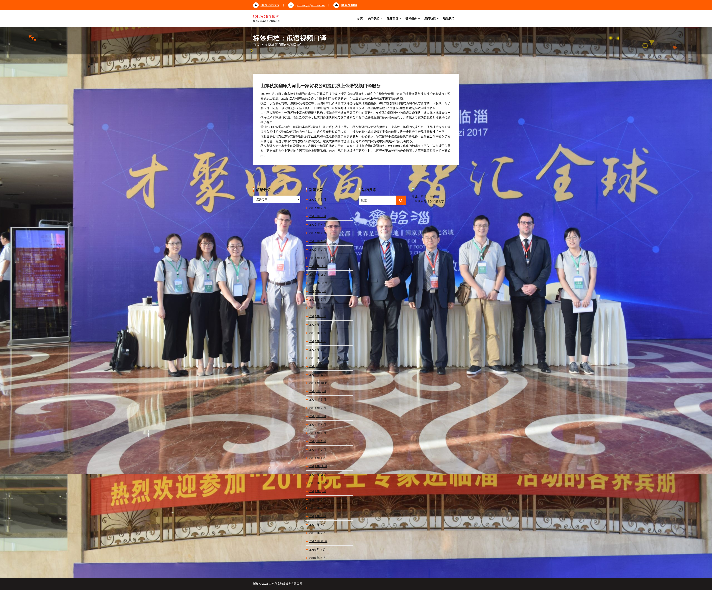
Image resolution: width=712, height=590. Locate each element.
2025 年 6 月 (317, 316)
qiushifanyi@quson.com (310, 5)
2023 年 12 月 (318, 466)
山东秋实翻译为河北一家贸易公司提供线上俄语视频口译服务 (321, 85)
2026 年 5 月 (317, 224)
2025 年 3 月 (317, 341)
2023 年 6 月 (317, 516)
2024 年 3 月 (317, 441)
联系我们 (448, 18)
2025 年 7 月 (317, 308)
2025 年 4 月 (317, 333)
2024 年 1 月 (317, 458)
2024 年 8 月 (317, 399)
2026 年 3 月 (317, 241)
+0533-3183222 (270, 5)
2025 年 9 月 (317, 291)
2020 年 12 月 (318, 541)
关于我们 (373, 18)
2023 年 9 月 (317, 491)
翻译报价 (411, 18)
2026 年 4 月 (317, 233)
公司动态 (327, 67)
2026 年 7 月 (317, 208)
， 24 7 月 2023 (282, 67)
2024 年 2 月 (317, 449)
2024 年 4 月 (317, 433)
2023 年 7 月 (317, 508)
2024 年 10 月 (318, 383)
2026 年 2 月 (317, 249)
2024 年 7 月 (317, 408)
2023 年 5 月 (317, 524)
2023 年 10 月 (318, 483)
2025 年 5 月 (317, 324)
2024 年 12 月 (318, 366)
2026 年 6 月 (317, 216)
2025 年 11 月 (318, 274)
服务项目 (392, 18)
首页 (360, 18)
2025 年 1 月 (317, 358)
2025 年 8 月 (317, 299)
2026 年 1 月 (317, 258)
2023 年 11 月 (318, 474)
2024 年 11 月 (318, 374)
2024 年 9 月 (317, 391)
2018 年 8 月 (317, 558)
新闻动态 (430, 18)
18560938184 (349, 5)
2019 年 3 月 (317, 549)
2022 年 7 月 (317, 533)
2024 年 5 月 (317, 424)
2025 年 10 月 (318, 283)
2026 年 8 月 (317, 199)
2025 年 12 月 (318, 266)
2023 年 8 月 (317, 499)
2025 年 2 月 (317, 349)
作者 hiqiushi (306, 67)
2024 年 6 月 (317, 416)
